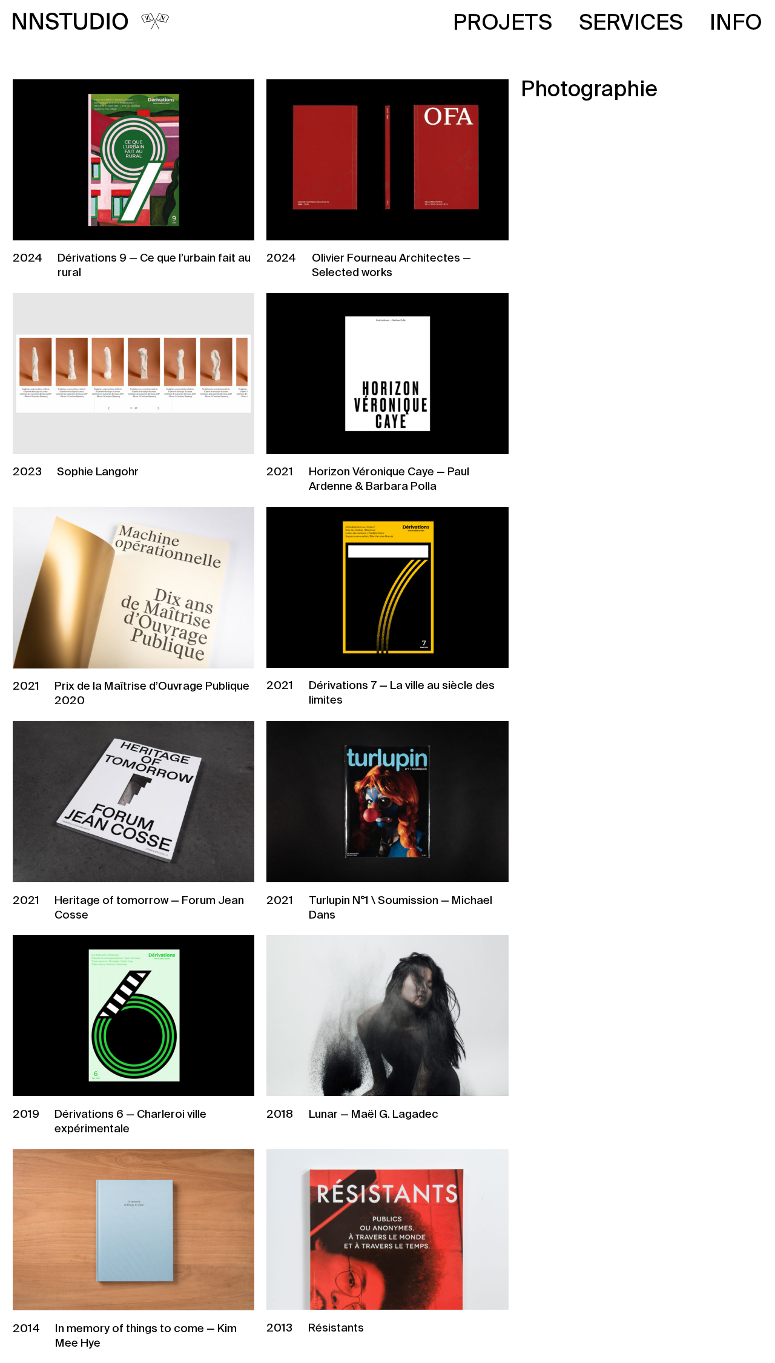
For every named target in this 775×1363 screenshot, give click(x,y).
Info (736, 24)
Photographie (589, 90)
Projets (502, 24)
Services (631, 24)
